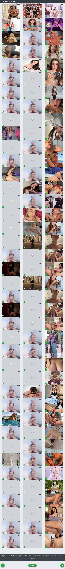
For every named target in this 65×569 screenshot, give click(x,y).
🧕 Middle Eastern (21, 555)
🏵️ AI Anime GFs (38, 556)
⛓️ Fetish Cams (28, 556)
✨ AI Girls (33, 556)
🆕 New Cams (5, 556)
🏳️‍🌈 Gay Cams (10, 556)
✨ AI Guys (43, 556)
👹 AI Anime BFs (48, 556)
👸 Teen (30, 555)
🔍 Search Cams (32, 558)
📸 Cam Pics (60, 556)
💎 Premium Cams (22, 556)
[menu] (3, 565)
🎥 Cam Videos (54, 556)
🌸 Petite (51, 555)
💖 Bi (62, 555)
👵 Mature (26, 555)
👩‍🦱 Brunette (39, 555)
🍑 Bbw (47, 555)
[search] (62, 565)
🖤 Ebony (7, 555)
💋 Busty (54, 555)
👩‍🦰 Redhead (43, 555)
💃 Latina (10, 555)
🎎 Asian (3, 555)
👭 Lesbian (59, 555)
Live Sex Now (32, 565)
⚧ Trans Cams (16, 556)
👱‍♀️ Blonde (34, 555)
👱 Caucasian (15, 555)
